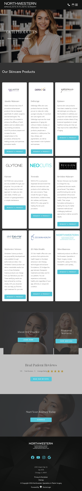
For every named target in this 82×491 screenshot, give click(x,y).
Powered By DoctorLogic (41, 487)
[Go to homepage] (33, 5)
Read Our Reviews (41, 379)
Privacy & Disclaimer (41, 477)
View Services (66, 341)
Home (9, 38)
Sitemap (41, 480)
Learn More (28, 340)
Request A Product (15, 151)
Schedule (41, 420)
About (15, 38)
